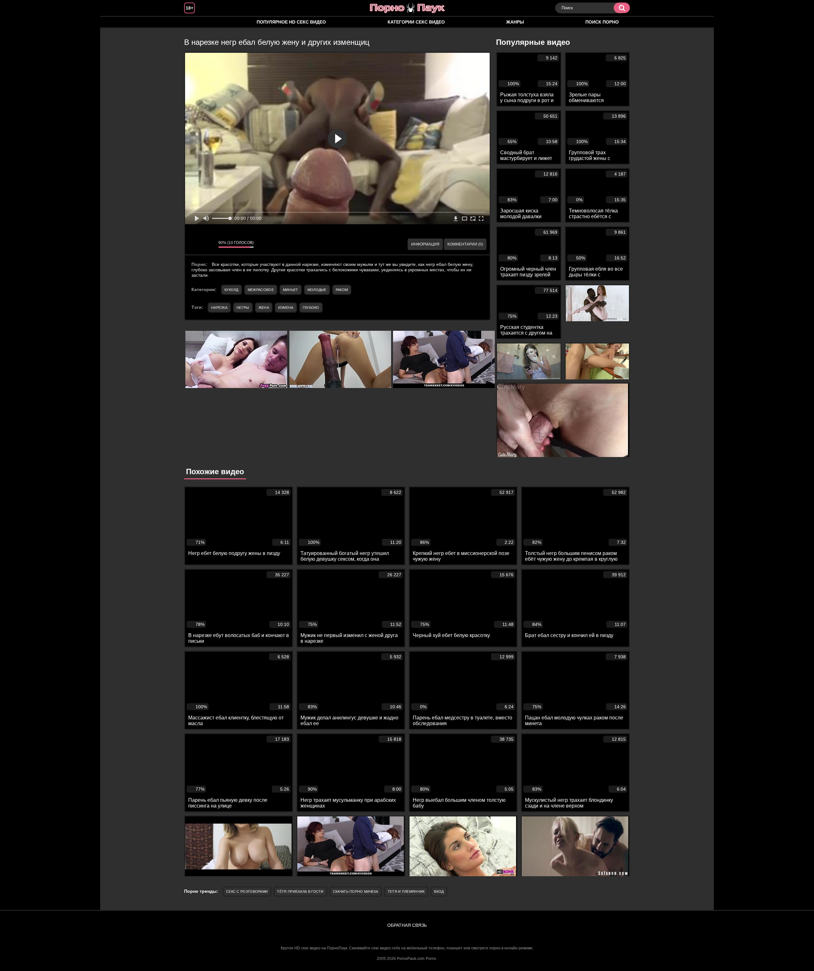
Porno (431, 958)
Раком (342, 290)
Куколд (231, 290)
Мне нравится (194, 244)
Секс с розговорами (247, 891)
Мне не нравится (209, 244)
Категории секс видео (416, 21)
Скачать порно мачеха (355, 891)
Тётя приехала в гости (300, 891)
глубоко (311, 307)
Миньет (290, 290)
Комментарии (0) (465, 244)
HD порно (195, 22)
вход (439, 891)
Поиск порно (602, 21)
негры (243, 307)
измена (285, 307)
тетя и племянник (406, 891)
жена (264, 307)
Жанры (515, 21)
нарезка (219, 307)
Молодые (317, 290)
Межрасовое (261, 290)
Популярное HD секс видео (291, 21)
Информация (425, 244)
